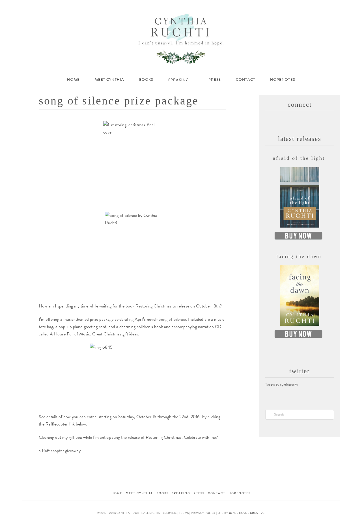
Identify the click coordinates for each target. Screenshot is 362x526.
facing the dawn (299, 256)
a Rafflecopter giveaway (60, 450)
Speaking (181, 493)
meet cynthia (139, 493)
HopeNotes (240, 493)
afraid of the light (299, 158)
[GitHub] (329, 6)
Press (198, 493)
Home (116, 493)
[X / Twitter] (307, 6)
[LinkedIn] (314, 6)
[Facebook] (299, 6)
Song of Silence (172, 319)
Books (162, 493)
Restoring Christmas (153, 306)
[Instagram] (321, 6)
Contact (216, 493)
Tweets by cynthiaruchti (281, 384)
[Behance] (337, 6)
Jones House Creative (247, 513)
